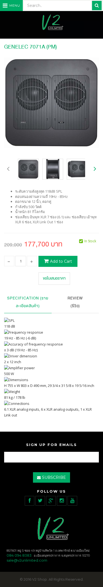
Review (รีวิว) (75, 302)
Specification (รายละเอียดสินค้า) (27, 302)
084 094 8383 (19, 555)
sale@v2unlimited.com (27, 560)
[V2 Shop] (51, 22)
